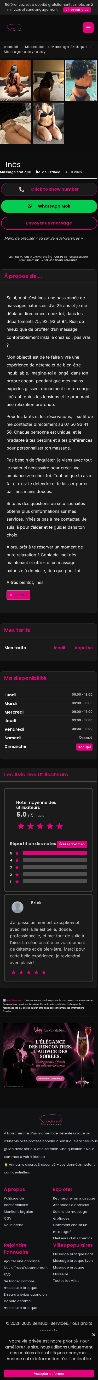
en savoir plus (77, 10)
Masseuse (35, 47)
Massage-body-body (25, 51)
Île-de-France (48, 172)
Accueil (11, 47)
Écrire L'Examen (72, 844)
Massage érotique (69, 47)
